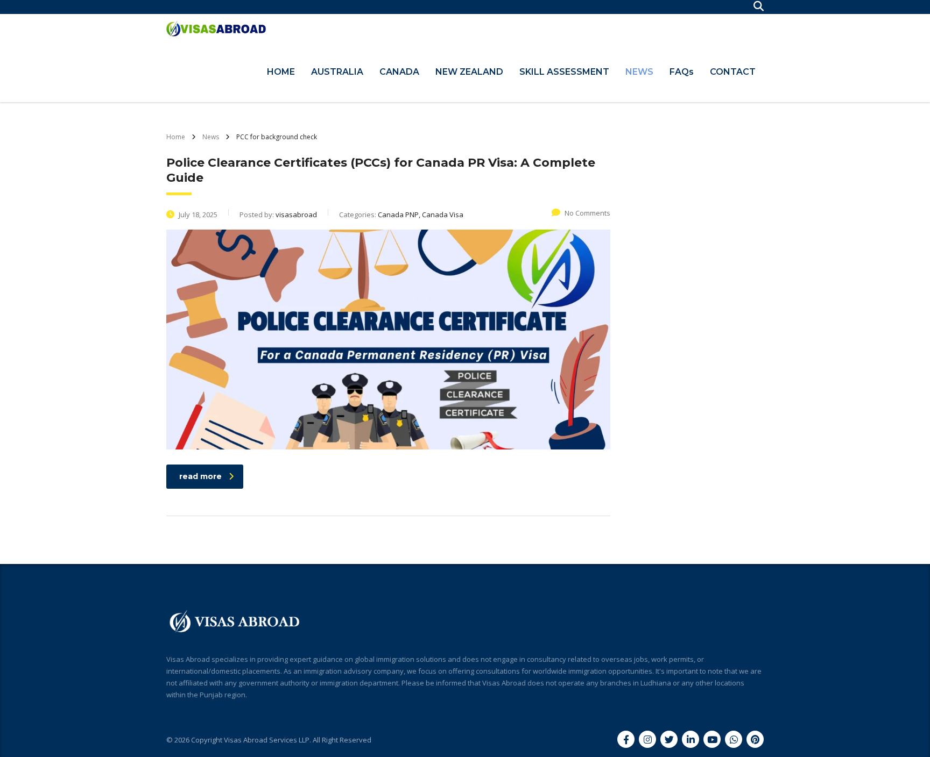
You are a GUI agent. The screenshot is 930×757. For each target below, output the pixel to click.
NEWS (639, 72)
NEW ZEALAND (469, 72)
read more (200, 476)
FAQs (682, 72)
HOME (281, 72)
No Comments (587, 213)
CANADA (399, 72)
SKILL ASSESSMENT (564, 72)
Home (175, 136)
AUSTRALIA (337, 72)
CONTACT (733, 72)
